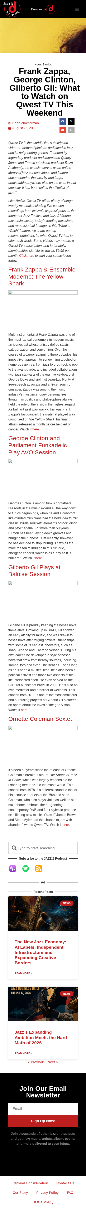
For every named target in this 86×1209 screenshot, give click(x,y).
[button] (76, 9)
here (35, 429)
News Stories (43, 64)
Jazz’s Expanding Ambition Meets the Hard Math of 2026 (41, 1037)
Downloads (38, 9)
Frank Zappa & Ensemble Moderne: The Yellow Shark (42, 276)
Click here (26, 255)
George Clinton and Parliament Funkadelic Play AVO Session (37, 445)
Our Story (20, 1193)
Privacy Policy (47, 1193)
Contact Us (65, 1183)
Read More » (23, 973)
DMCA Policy (43, 1202)
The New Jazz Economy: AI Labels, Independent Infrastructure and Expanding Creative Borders (40, 952)
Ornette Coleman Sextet (40, 719)
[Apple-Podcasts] (14, 868)
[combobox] (43, 848)
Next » (53, 1062)
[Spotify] (27, 868)
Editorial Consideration (30, 1183)
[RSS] (40, 868)
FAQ (70, 1193)
